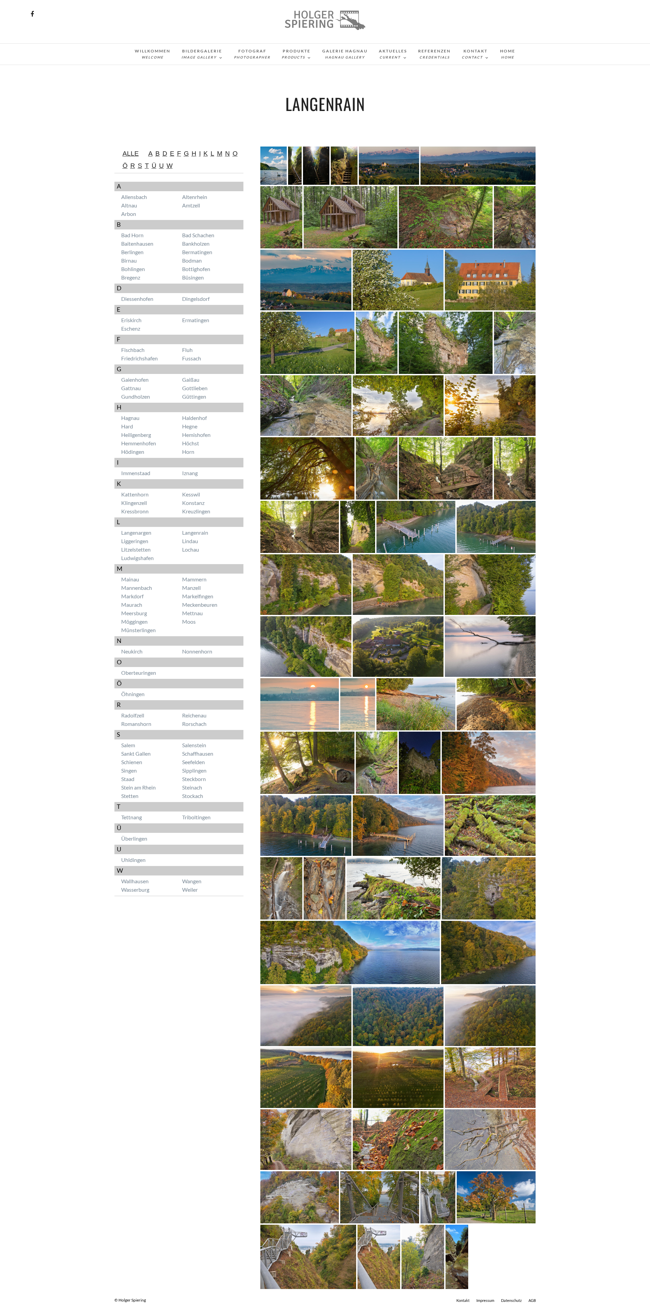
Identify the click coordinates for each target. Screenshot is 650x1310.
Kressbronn (135, 511)
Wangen (191, 881)
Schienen (131, 762)
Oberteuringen (138, 672)
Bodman (192, 260)
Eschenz (130, 328)
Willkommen (152, 53)
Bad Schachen (198, 235)
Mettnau (192, 613)
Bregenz (130, 277)
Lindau (190, 541)
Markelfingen (197, 596)
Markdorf (132, 596)
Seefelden (193, 762)
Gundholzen (135, 396)
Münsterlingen (138, 630)
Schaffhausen (197, 753)
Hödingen (132, 451)
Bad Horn (132, 235)
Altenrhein (194, 197)
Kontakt (475, 53)
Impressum (485, 1300)
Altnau (129, 205)
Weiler (190, 889)
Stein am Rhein (138, 787)
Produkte (296, 53)
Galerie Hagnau (345, 53)
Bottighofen (196, 269)
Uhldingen (133, 860)
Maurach (131, 604)
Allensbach (134, 197)
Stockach (192, 796)
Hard (127, 426)
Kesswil (191, 494)
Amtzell (191, 205)
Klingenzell (134, 502)
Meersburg (134, 613)
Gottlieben (195, 388)
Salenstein (194, 745)
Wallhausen (135, 881)
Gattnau (131, 388)
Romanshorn (136, 723)
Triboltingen (196, 817)
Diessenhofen (137, 298)
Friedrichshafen (139, 358)
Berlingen (132, 252)
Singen (129, 770)
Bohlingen (133, 269)
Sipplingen (194, 770)
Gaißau (190, 379)
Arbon (128, 213)
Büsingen (193, 277)
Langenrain (195, 532)
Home (507, 53)
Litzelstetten (136, 549)
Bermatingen (197, 252)
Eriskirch (131, 320)
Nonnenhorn (197, 651)
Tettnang (131, 817)
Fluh (187, 350)
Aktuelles (393, 53)
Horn (188, 451)
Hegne (189, 426)
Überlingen (134, 838)
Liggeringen (134, 541)
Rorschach (194, 723)
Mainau (130, 579)
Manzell (191, 587)
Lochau (190, 549)
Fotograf (252, 53)
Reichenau (194, 715)
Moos (189, 621)
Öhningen (133, 694)
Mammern (194, 579)
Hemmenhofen (138, 443)
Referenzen (434, 53)
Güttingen (194, 396)
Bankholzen (196, 243)
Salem (128, 745)
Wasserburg (135, 889)
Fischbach (133, 350)
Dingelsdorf (196, 298)
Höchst (190, 443)
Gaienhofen (135, 379)
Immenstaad (135, 473)
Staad (127, 779)
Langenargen (136, 532)
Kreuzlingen (196, 511)
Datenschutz (511, 1300)
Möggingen (134, 621)
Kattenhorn (135, 494)
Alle (131, 153)
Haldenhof (194, 418)
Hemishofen (196, 434)
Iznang (190, 473)
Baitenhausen (137, 243)
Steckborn (194, 779)
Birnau (129, 260)
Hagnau (130, 418)
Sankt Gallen (136, 753)
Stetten (129, 796)
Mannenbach (136, 587)
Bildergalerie (201, 53)
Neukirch (132, 651)
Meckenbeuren (199, 604)
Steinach (192, 787)
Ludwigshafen (137, 558)
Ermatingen (195, 320)
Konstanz (193, 502)
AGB (532, 1300)
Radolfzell (132, 715)
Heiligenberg (136, 434)
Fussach (191, 358)
